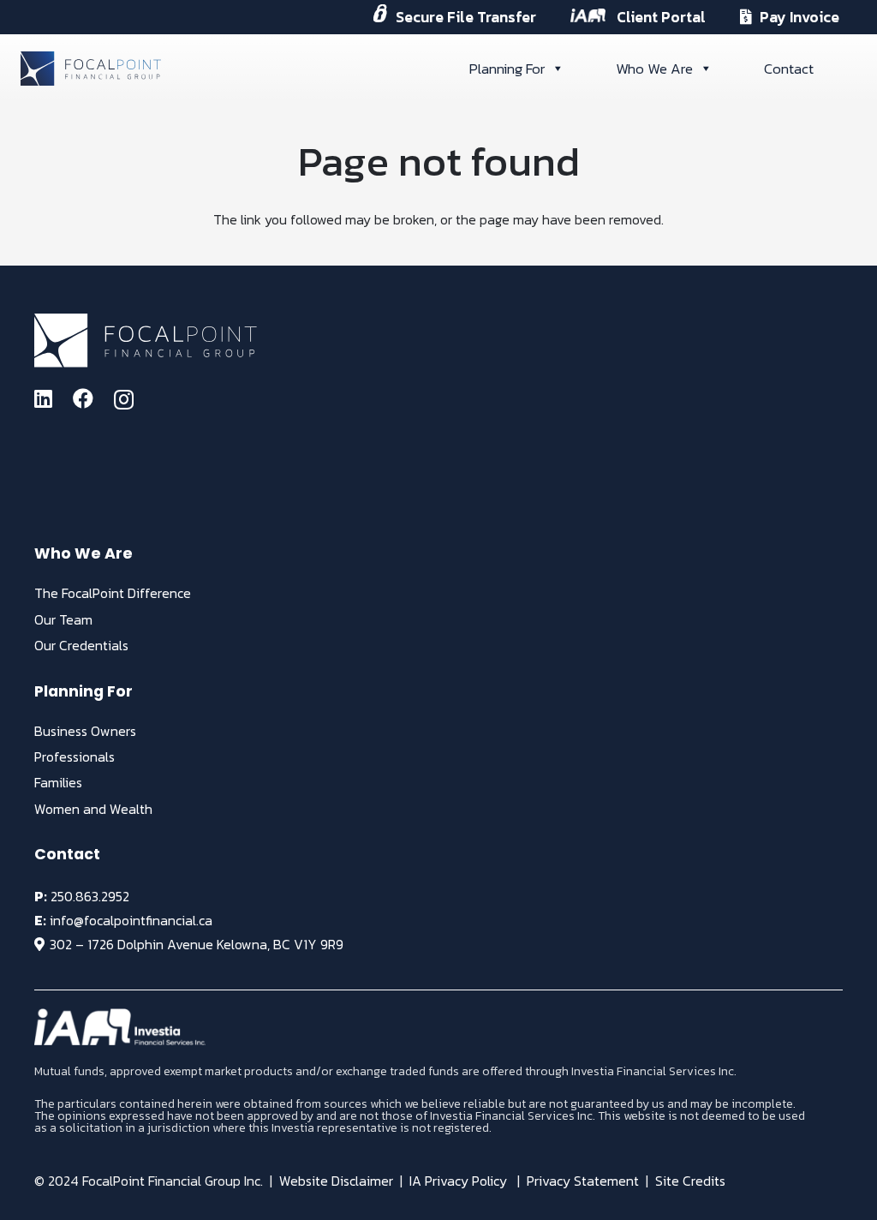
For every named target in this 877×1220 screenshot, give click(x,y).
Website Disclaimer (336, 1180)
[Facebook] (83, 398)
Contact (789, 68)
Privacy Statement (583, 1180)
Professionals (74, 756)
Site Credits (690, 1180)
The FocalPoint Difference (112, 593)
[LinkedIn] (43, 398)
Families (58, 782)
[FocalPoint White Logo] (145, 341)
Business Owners (85, 731)
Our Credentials (81, 645)
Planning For (507, 68)
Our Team (63, 619)
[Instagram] (124, 399)
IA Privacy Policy (458, 1180)
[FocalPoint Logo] (91, 68)
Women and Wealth (93, 808)
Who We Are (654, 68)
